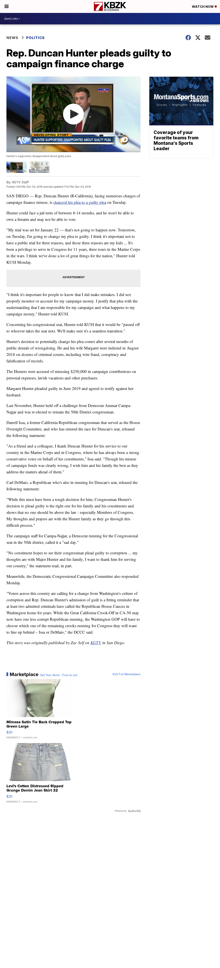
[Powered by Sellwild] (134, 810)
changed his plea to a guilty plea (79, 202)
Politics (35, 38)
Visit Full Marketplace (126, 674)
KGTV (95, 642)
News (12, 38)
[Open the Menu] (6, 6)
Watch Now (203, 7)
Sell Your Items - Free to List (58, 675)
